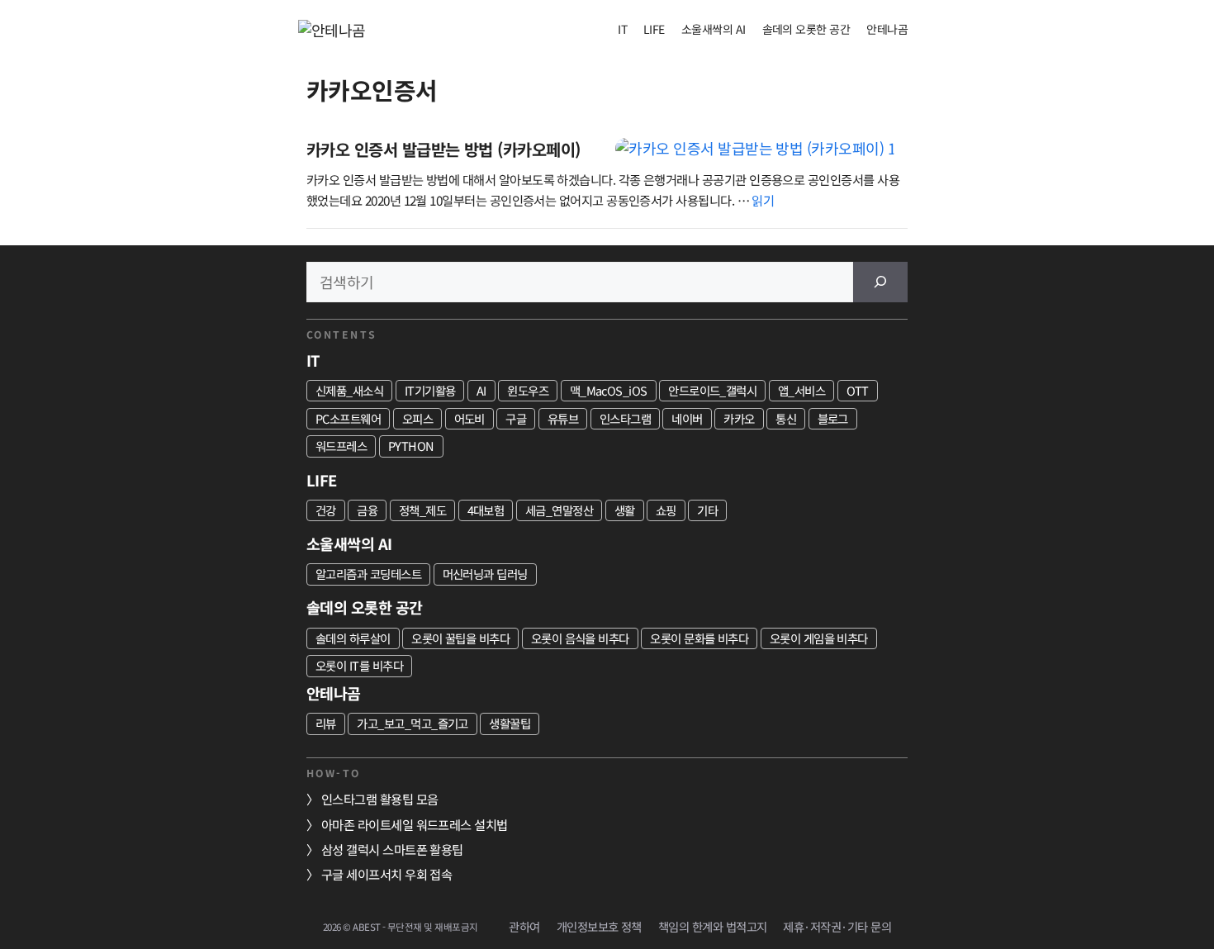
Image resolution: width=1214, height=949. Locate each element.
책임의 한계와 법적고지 (712, 926)
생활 (624, 510)
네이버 (686, 418)
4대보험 (486, 510)
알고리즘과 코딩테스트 (368, 573)
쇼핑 (666, 510)
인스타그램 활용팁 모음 (380, 799)
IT (622, 29)
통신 (785, 418)
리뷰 (325, 723)
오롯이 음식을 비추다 (580, 638)
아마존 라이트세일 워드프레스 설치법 (414, 824)
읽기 (763, 200)
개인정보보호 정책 (599, 926)
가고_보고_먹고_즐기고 (412, 723)
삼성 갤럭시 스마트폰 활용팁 (392, 849)
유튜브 (563, 418)
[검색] (880, 282)
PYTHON (411, 445)
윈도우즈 (527, 390)
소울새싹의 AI (713, 29)
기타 (707, 510)
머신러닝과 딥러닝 (485, 573)
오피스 (417, 418)
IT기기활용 (430, 390)
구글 (515, 418)
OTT (857, 390)
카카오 (738, 418)
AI (481, 390)
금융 (367, 510)
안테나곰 (887, 29)
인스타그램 (625, 418)
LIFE (654, 29)
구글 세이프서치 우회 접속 (386, 874)
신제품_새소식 (349, 390)
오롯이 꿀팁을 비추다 (460, 638)
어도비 (469, 418)
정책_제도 (422, 510)
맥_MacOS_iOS (608, 390)
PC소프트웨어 (348, 418)
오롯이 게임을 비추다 (819, 638)
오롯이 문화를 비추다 (699, 638)
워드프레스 (341, 445)
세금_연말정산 (559, 510)
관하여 (524, 926)
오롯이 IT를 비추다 (359, 665)
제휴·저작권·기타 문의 (837, 926)
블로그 (833, 418)
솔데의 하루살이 (353, 638)
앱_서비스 (801, 390)
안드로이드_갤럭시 (712, 390)
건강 (325, 510)
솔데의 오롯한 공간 (806, 29)
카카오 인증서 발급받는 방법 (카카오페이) (443, 149)
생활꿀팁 (509, 723)
